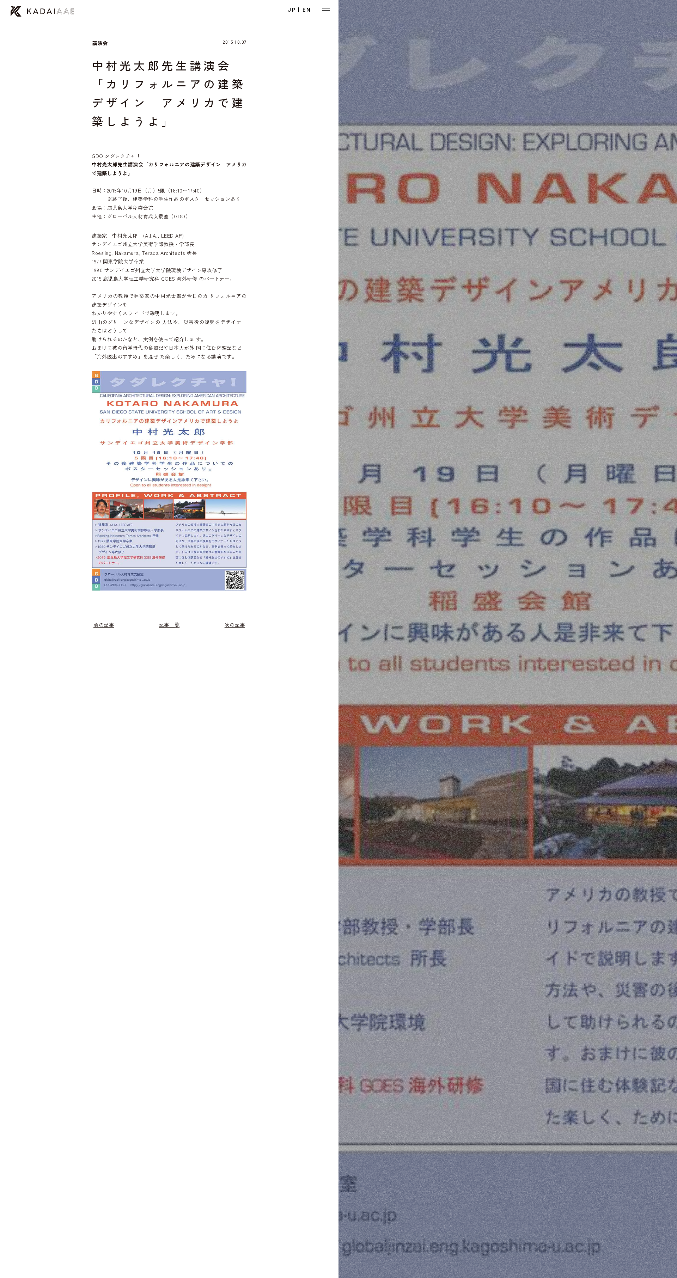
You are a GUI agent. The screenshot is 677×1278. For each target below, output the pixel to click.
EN (307, 10)
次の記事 (235, 624)
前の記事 (103, 624)
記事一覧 (169, 624)
